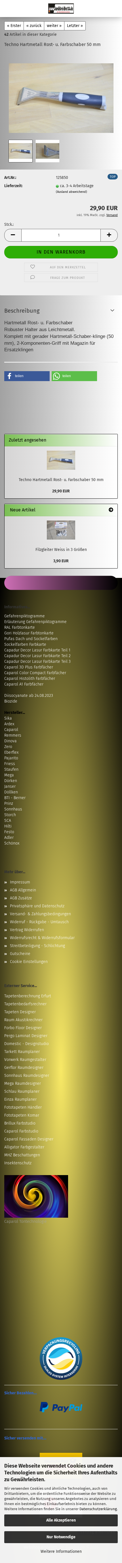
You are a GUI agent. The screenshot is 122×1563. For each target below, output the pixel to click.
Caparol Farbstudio (21, 1131)
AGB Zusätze (21, 898)
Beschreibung (21, 310)
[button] (12, 235)
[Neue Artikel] (111, 510)
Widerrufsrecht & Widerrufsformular (42, 937)
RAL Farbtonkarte (19, 627)
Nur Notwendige (61, 1537)
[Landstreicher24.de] (61, 8)
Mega (9, 775)
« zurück (33, 25)
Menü (8, 8)
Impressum (20, 882)
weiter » (54, 25)
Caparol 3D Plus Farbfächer (28, 667)
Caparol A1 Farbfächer (23, 684)
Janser (10, 786)
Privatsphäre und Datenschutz (37, 906)
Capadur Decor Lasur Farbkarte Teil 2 (37, 655)
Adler (9, 837)
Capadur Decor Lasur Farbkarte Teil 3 (37, 661)
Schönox (11, 843)
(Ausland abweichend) (71, 192)
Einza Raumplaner (20, 1099)
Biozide (10, 701)
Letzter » (75, 25)
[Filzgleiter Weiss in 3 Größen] (61, 530)
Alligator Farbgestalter (24, 1147)
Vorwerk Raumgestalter (25, 1059)
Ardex (9, 724)
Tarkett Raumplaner (22, 1051)
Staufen (11, 769)
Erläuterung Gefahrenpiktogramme (35, 621)
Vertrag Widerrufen (27, 929)
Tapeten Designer (20, 1012)
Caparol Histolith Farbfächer (29, 678)
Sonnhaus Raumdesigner (26, 1075)
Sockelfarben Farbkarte (25, 644)
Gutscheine (20, 953)
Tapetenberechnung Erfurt (27, 996)
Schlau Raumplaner (21, 1091)
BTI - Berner (15, 797)
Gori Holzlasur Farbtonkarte (29, 633)
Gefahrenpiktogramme (24, 616)
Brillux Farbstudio (19, 1123)
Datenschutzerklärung (98, 1509)
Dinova (10, 741)
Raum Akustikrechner (23, 1019)
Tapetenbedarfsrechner (25, 1004)
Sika (8, 718)
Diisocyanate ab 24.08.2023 (28, 695)
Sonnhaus (13, 809)
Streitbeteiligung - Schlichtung (37, 945)
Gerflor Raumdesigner (23, 1067)
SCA (7, 820)
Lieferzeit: (13, 185)
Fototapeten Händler (23, 1107)
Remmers (12, 735)
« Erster (14, 25)
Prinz (8, 803)
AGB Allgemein (23, 890)
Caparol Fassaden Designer (28, 1139)
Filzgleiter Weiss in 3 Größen (61, 549)
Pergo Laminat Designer (25, 1035)
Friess (9, 763)
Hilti (8, 826)
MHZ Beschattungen (22, 1155)
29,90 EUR (61, 491)
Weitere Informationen (61, 1551)
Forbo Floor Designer (23, 1027)
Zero (8, 746)
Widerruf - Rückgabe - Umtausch (39, 922)
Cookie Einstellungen (29, 961)
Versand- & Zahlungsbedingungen (40, 914)
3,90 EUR (61, 561)
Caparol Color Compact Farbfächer (35, 672)
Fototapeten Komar (21, 1115)
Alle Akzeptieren (61, 1520)
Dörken (10, 780)
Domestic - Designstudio (26, 1043)
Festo (9, 831)
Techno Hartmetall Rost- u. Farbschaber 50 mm (61, 479)
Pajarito (11, 758)
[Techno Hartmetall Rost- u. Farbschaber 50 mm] (61, 95)
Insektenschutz (17, 1163)
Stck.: (9, 224)
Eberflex (11, 752)
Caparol (11, 729)
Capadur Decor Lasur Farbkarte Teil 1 (37, 650)
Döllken (11, 792)
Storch (10, 814)
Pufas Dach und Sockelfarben (31, 638)
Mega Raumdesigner (22, 1083)
